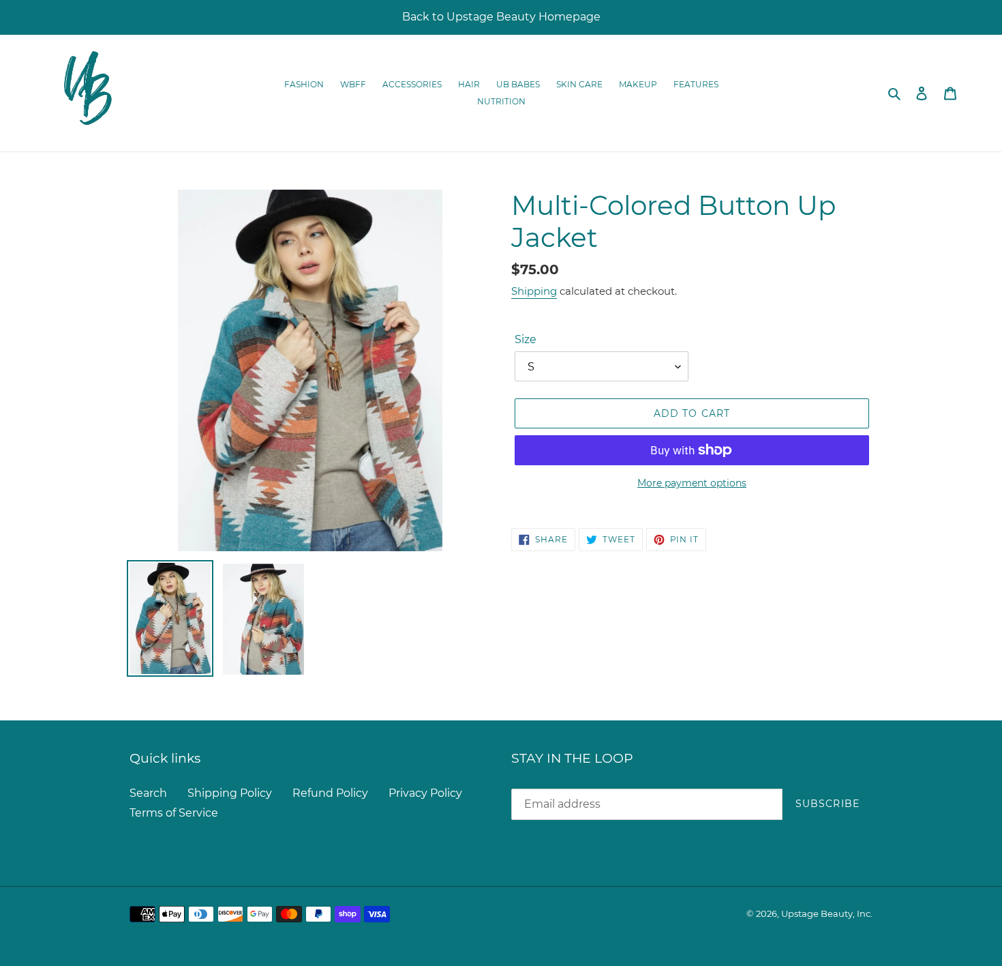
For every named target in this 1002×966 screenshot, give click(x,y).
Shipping (534, 290)
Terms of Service (174, 812)
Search (148, 793)
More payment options (691, 483)
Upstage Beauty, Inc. (826, 913)
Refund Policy (330, 793)
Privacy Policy (425, 793)
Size (525, 339)
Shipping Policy (229, 793)
